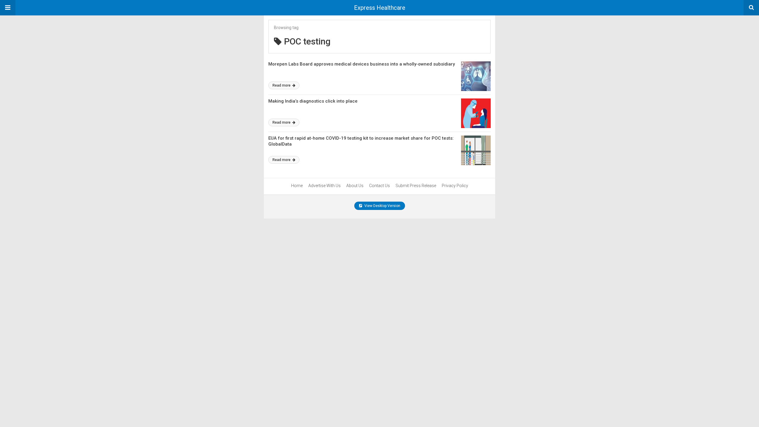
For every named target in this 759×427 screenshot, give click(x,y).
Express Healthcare (379, 7)
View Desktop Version (381, 206)
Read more (281, 85)
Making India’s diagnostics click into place (313, 101)
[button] (7, 7)
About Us (354, 185)
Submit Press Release (416, 185)
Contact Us (379, 185)
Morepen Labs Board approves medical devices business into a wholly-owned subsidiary (361, 64)
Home (297, 185)
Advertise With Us (324, 185)
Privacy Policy (455, 185)
